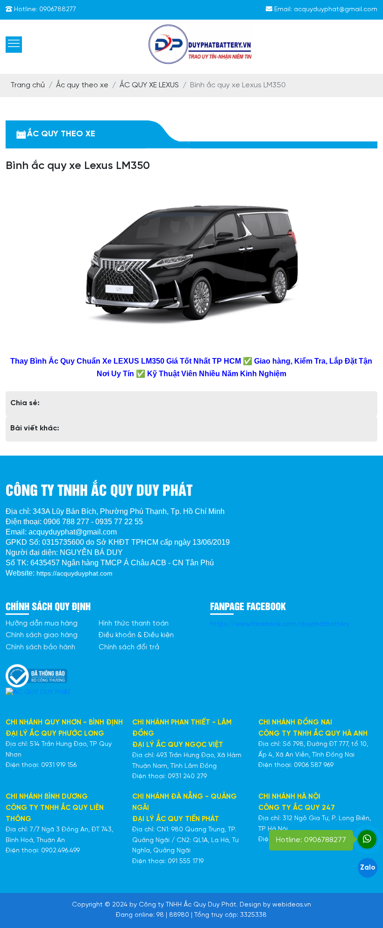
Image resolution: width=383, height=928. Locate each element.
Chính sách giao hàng (42, 635)
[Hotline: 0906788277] (367, 839)
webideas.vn (291, 904)
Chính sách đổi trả (129, 647)
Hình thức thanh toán (134, 623)
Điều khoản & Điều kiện (136, 635)
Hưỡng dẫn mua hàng (42, 623)
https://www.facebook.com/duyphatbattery (279, 624)
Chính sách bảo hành (40, 647)
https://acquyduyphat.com (74, 573)
